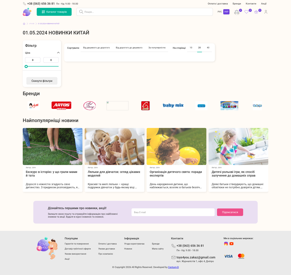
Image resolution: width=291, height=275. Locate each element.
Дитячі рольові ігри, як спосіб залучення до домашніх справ (171, 173)
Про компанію (105, 254)
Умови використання (75, 254)
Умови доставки (106, 249)
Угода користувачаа (134, 244)
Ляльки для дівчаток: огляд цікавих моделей (52, 173)
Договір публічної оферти (78, 249)
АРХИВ (31, 24)
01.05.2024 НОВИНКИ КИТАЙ (48, 24)
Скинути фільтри (41, 80)
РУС (220, 12)
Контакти (251, 3)
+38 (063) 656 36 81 (41, 3)
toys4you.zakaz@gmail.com (196, 257)
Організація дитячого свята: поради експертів (114, 173)
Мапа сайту (158, 249)
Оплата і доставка (218, 3)
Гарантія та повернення (77, 244)
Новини (128, 249)
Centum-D (173, 267)
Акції (263, 3)
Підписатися (230, 212)
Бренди (237, 3)
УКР (226, 12)
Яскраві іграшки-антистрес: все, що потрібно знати (237, 173)
